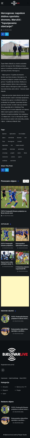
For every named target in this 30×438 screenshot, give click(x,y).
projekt (12, 153)
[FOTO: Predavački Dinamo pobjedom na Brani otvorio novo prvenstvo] (7, 234)
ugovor (20, 157)
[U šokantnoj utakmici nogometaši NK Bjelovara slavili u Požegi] (22, 257)
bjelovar (4, 133)
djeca (3, 137)
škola (25, 153)
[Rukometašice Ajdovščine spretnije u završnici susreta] (22, 234)
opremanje (21, 149)
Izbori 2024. (23, 378)
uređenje (4, 160)
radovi (19, 153)
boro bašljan (22, 133)
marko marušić (20, 145)
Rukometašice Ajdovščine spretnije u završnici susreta (22, 245)
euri (25, 137)
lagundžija (5, 145)
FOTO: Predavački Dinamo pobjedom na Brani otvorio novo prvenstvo (19, 318)
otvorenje (4, 153)
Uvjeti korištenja (13, 378)
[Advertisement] (15, 291)
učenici (13, 157)
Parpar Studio (22, 435)
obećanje (12, 149)
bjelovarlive (13, 133)
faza (3, 141)
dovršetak (11, 137)
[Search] (28, 3)
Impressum (4, 378)
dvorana (19, 137)
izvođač (20, 141)
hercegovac (11, 141)
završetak (13, 160)
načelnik (4, 149)
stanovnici (5, 157)
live (12, 145)
